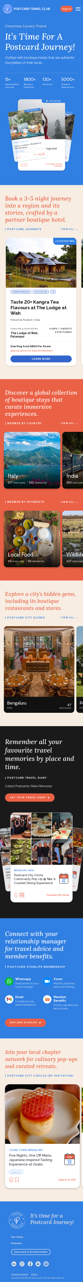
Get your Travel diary (28, 797)
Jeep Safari (18, 152)
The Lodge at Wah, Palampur (39, 154)
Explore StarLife (23, 1022)
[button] (39, 669)
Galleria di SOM (67, 1179)
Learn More (41, 358)
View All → (69, 229)
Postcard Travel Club (57, 895)
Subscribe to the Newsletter (31, 1251)
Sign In (66, 9)
